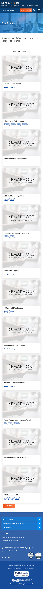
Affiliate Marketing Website (14, 196)
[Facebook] (5, 557)
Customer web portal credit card (16, 233)
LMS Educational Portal (13, 495)
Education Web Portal (12, 84)
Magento (18, 124)
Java (8, 498)
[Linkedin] (9, 557)
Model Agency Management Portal (17, 420)
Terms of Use (23, 568)
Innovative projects (11, 270)
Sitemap (32, 568)
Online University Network (14, 383)
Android (6, 311)
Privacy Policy (13, 568)
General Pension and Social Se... (16, 345)
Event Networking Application (16, 158)
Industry (12, 87)
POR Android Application (13, 308)
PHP (12, 498)
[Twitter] (3, 557)
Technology (24, 124)
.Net (5, 423)
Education (6, 87)
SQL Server (10, 423)
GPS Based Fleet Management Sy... (17, 457)
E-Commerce (7, 124)
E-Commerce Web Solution (14, 121)
